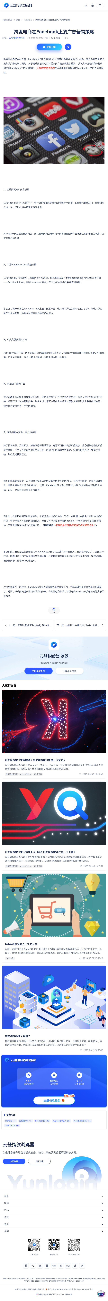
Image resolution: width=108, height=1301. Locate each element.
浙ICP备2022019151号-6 (83, 1289)
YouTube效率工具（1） (61, 1121)
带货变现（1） (10, 1121)
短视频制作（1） (25, 1121)
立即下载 (39, 1161)
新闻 (18, 20)
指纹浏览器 (8, 20)
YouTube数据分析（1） (82, 1121)
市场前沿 (28, 20)
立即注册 (14, 1161)
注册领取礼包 (38, 671)
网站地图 (68, 1294)
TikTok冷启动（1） (42, 1121)
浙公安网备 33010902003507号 (60, 1289)
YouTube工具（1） (12, 1125)
